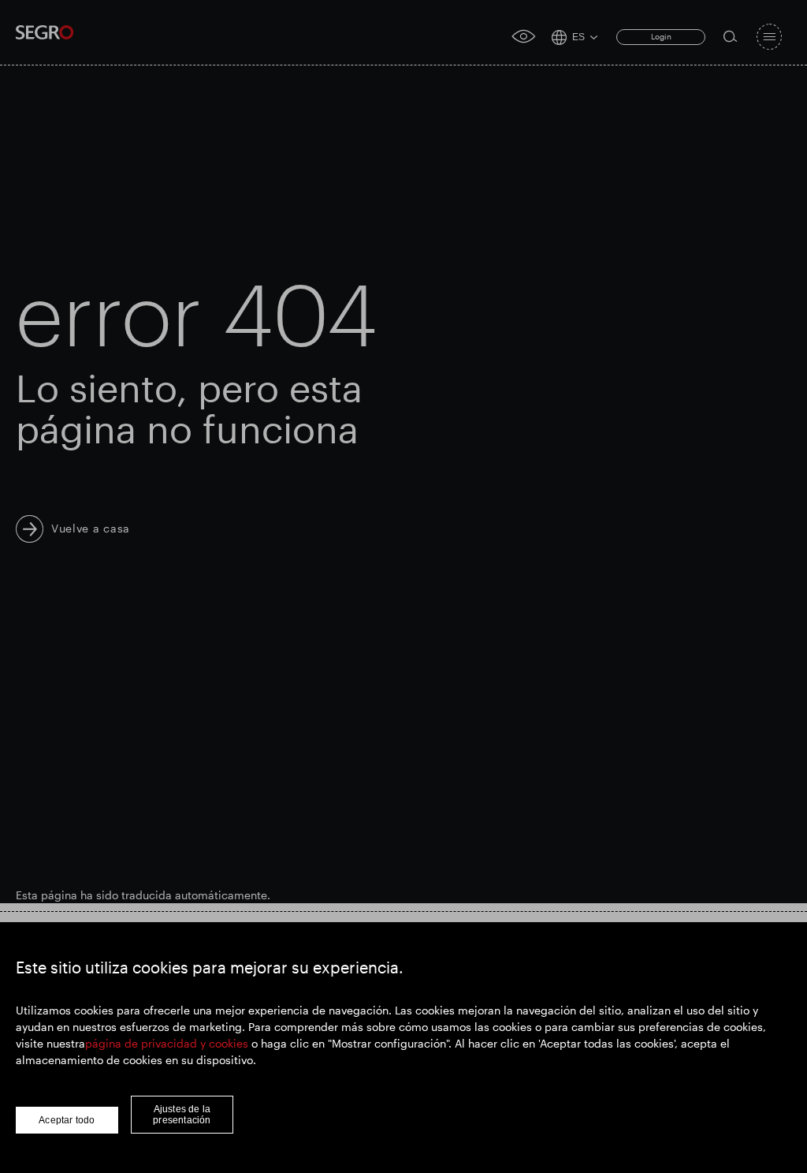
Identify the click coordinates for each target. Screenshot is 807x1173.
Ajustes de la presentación (181, 1115)
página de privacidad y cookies (166, 1043)
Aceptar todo (67, 1120)
